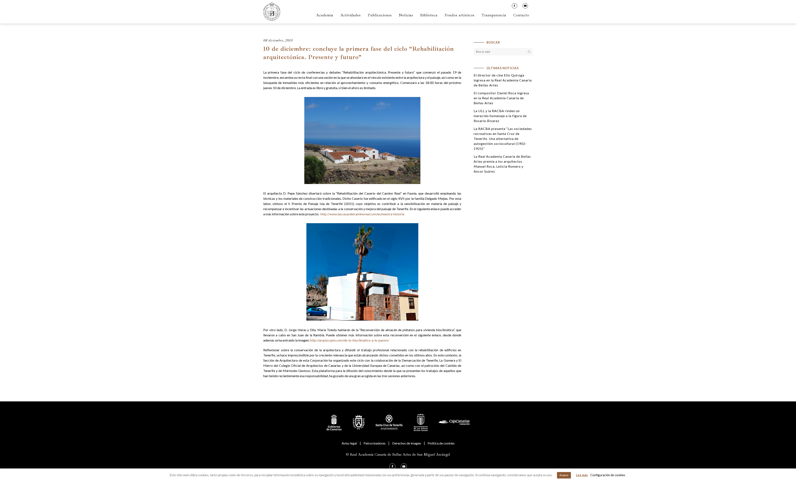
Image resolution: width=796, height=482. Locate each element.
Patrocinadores (375, 443)
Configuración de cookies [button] (607, 475)
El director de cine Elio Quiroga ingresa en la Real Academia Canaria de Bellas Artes (503, 80)
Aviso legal (349, 443)
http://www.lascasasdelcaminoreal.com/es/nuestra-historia (362, 214)
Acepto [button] (563, 475)
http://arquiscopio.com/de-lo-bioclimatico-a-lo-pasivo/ (349, 340)
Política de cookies (441, 443)
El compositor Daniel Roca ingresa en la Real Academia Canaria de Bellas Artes (501, 98)
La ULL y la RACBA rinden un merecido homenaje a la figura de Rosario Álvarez (500, 116)
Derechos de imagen (406, 443)
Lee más (582, 475)
